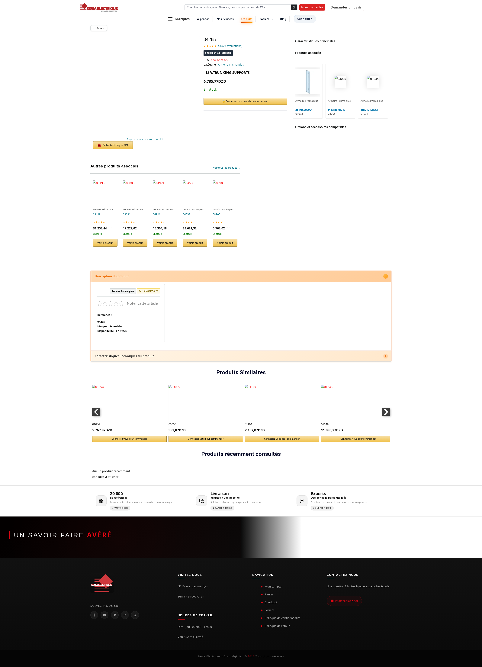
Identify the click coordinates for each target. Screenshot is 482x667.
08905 (216, 214)
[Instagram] (135, 615)
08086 (126, 214)
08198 (97, 214)
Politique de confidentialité (282, 618)
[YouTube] (104, 615)
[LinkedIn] (125, 615)
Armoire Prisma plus (231, 64)
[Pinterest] (115, 615)
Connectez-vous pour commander (129, 438)
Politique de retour (277, 626)
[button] (312, 7)
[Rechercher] (294, 8)
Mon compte (273, 586)
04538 (186, 214)
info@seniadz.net (345, 601)
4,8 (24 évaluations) (230, 46)
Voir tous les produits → (226, 167)
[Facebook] (94, 615)
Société (269, 610)
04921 (156, 214)
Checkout (271, 602)
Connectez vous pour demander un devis (247, 101)
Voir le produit (105, 242)
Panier (269, 594)
